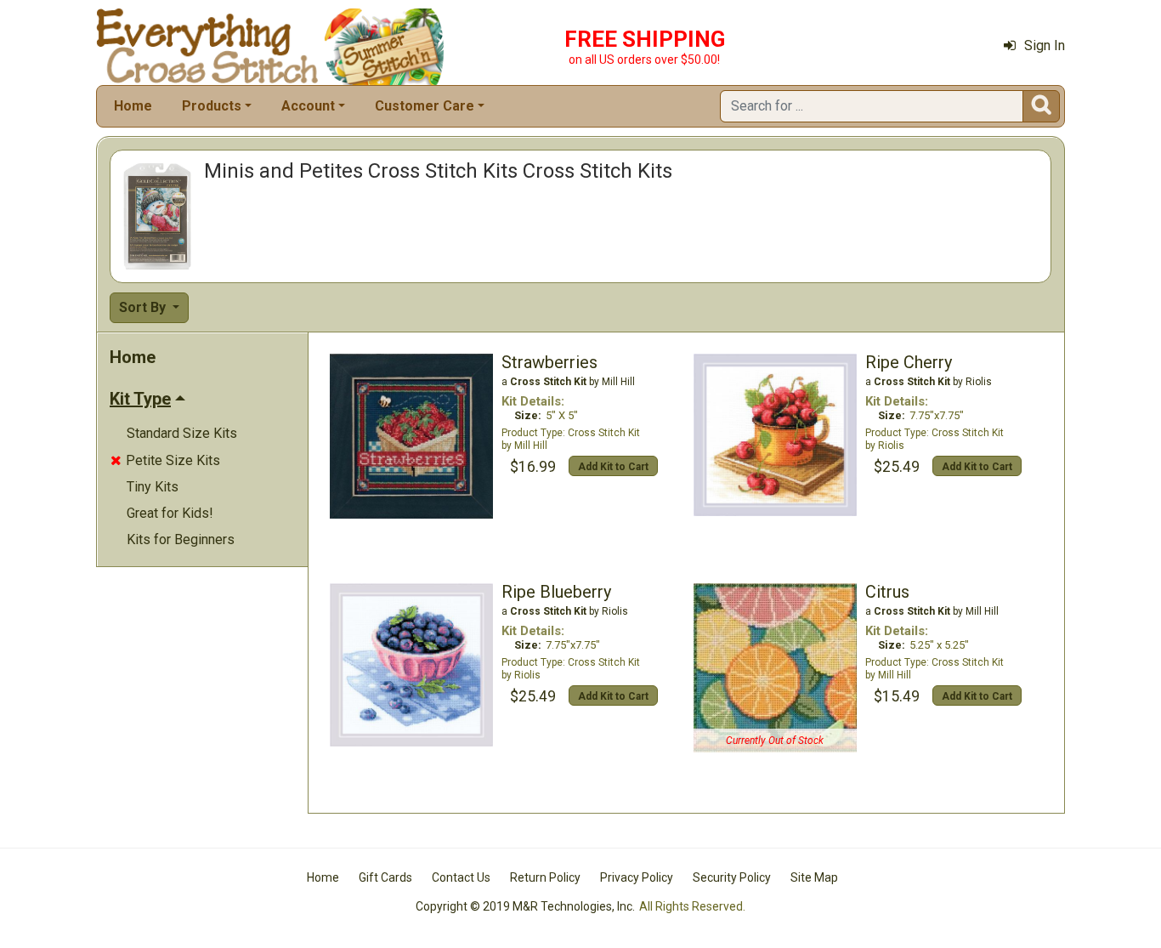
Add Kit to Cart (613, 467)
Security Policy (732, 877)
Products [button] (211, 106)
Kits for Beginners (181, 539)
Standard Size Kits (182, 433)
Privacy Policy (636, 877)
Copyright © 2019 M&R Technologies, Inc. (525, 906)
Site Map (814, 877)
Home (133, 106)
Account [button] (308, 106)
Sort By (144, 307)
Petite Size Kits (165, 460)
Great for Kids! (170, 513)
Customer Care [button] (424, 106)
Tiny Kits (152, 487)
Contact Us (461, 877)
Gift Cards (385, 877)
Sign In (1044, 45)
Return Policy (545, 877)
